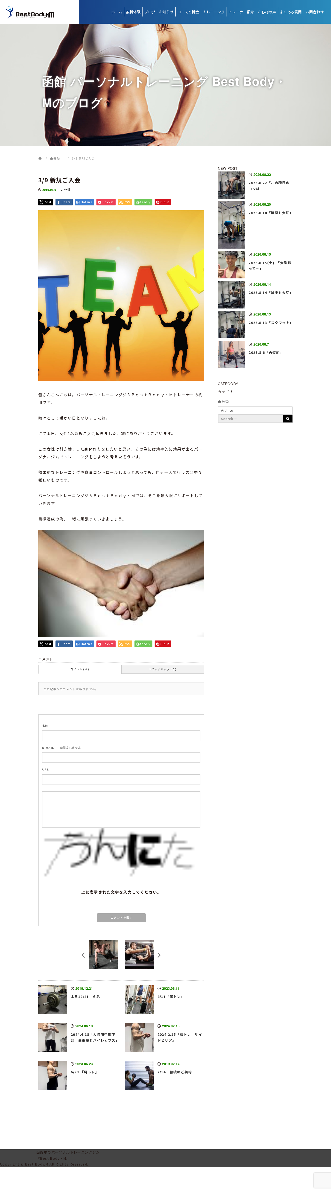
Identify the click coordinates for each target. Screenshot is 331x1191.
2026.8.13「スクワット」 (271, 322)
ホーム (116, 11)
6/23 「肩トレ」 (85, 1071)
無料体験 (133, 11)
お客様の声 (267, 11)
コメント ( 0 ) (79, 669)
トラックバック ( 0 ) (163, 669)
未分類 (66, 189)
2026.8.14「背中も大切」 (271, 292)
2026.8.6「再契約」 (266, 352)
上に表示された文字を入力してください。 (121, 892)
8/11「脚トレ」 (171, 996)
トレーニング (214, 11)
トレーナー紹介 (241, 11)
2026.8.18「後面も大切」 (271, 212)
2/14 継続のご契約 (175, 1071)
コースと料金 (188, 11)
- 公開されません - (63, 747)
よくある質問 (291, 11)
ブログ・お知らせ (158, 11)
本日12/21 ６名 (85, 996)
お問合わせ (315, 11)
